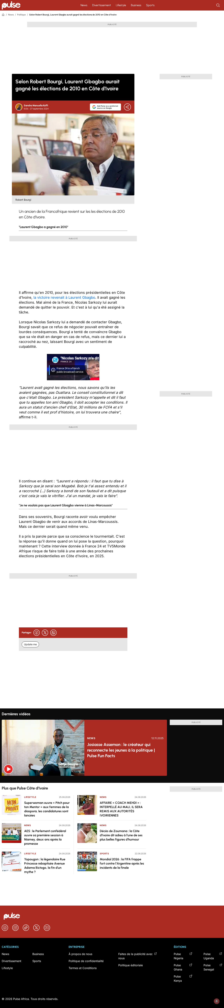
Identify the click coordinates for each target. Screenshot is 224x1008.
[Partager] (127, 106)
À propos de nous (80, 954)
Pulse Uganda (209, 956)
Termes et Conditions (83, 968)
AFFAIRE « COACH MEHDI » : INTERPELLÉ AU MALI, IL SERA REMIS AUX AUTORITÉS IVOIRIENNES (121, 809)
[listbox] (112, 779)
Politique (21, 14)
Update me (30, 644)
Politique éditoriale (130, 965)
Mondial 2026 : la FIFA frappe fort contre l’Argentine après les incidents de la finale (122, 863)
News (83, 5)
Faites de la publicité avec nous (135, 956)
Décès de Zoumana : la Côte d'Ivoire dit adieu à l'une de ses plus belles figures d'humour (121, 835)
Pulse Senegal (209, 967)
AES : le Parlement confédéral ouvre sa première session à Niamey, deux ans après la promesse (45, 837)
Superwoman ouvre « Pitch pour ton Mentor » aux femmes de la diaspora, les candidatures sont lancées (47, 809)
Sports (150, 5)
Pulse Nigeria (178, 956)
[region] (112, 779)
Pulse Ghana (178, 967)
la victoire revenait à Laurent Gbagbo (64, 297)
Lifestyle (121, 5)
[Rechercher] (218, 5)
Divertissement (101, 5)
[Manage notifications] (216, 1001)
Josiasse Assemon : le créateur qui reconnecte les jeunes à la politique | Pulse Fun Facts (121, 750)
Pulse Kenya (178, 978)
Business (136, 5)
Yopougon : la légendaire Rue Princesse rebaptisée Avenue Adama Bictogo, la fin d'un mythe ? (44, 865)
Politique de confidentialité (86, 961)
